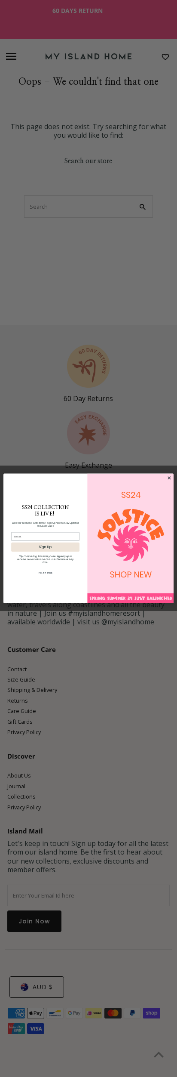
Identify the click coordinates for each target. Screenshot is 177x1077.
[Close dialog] (169, 478)
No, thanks (45, 573)
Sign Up (45, 547)
